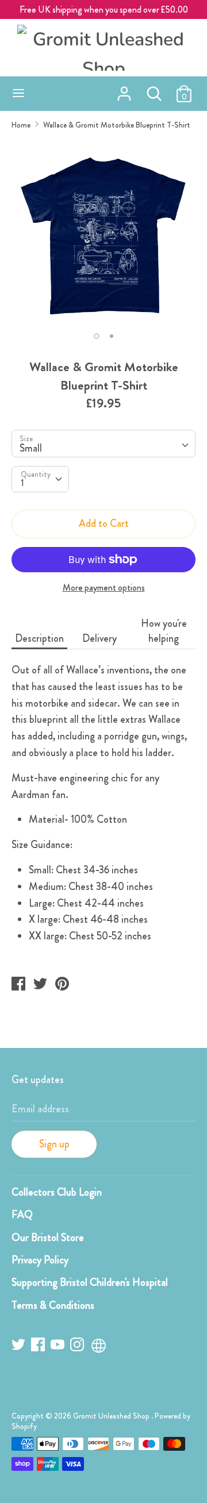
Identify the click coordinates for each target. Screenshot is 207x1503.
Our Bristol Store (48, 1237)
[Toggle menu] (18, 93)
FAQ (22, 1214)
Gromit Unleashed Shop (112, 1415)
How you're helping (164, 631)
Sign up (54, 1143)
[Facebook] (39, 1346)
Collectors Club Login (57, 1192)
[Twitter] (20, 1346)
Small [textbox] (31, 448)
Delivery (99, 638)
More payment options (104, 587)
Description (39, 638)
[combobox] (103, 443)
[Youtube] (59, 1346)
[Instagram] (78, 1346)
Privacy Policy (40, 1259)
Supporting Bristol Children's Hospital (90, 1282)
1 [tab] (96, 336)
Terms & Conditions (53, 1305)
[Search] (154, 90)
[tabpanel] (103, 231)
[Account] (124, 90)
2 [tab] (111, 336)
